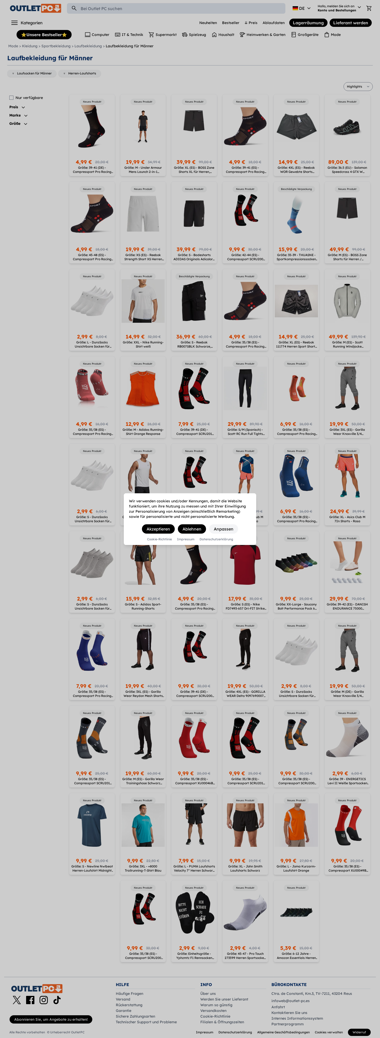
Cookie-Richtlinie (159, 539)
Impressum (185, 539)
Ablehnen (192, 529)
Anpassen (223, 529)
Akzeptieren (158, 529)
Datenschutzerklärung (216, 539)
